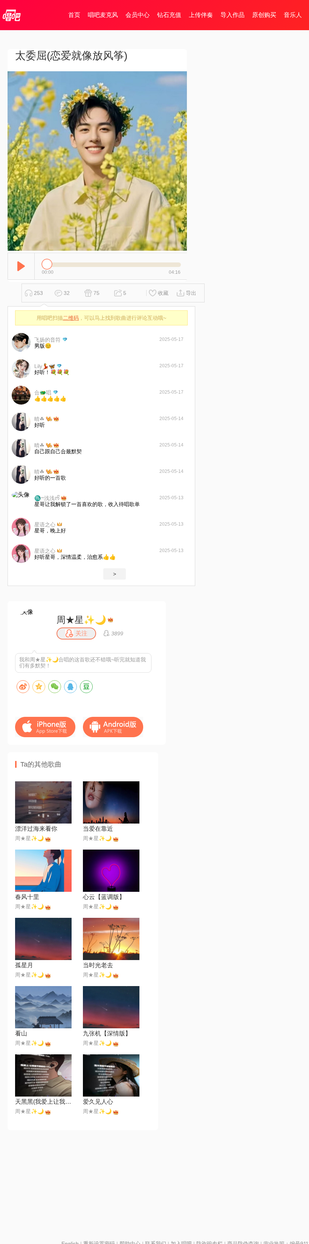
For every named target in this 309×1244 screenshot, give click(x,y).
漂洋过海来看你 (36, 828)
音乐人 (293, 15)
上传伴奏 (201, 15)
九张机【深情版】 (107, 1033)
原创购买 (264, 15)
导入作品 (232, 15)
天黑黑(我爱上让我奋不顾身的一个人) (43, 1101)
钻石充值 (169, 15)
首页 (74, 15)
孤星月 (24, 965)
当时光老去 (98, 965)
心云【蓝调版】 (104, 897)
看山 (21, 1033)
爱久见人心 (98, 1101)
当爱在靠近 (98, 828)
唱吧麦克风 (103, 15)
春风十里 (27, 897)
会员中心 (137, 15)
